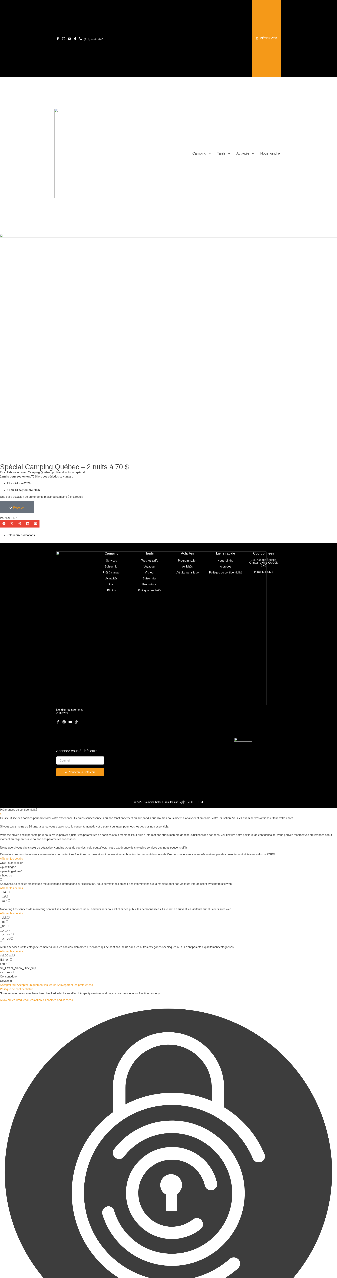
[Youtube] (69, 38)
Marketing (6, 909)
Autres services (9, 947)
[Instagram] (63, 38)
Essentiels (6, 854)
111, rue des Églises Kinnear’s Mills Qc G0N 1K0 (263, 562)
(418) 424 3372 (263, 571)
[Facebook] (57, 38)
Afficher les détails (11, 858)
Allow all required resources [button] (17, 1000)
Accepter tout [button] (8, 984)
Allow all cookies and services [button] (54, 1000)
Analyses (6, 884)
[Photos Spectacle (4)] (168, 346)
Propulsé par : (171, 801)
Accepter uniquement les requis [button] (36, 984)
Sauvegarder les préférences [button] (75, 984)
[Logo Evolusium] (191, 802)
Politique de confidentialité (16, 989)
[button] (4, 524)
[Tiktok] (75, 38)
